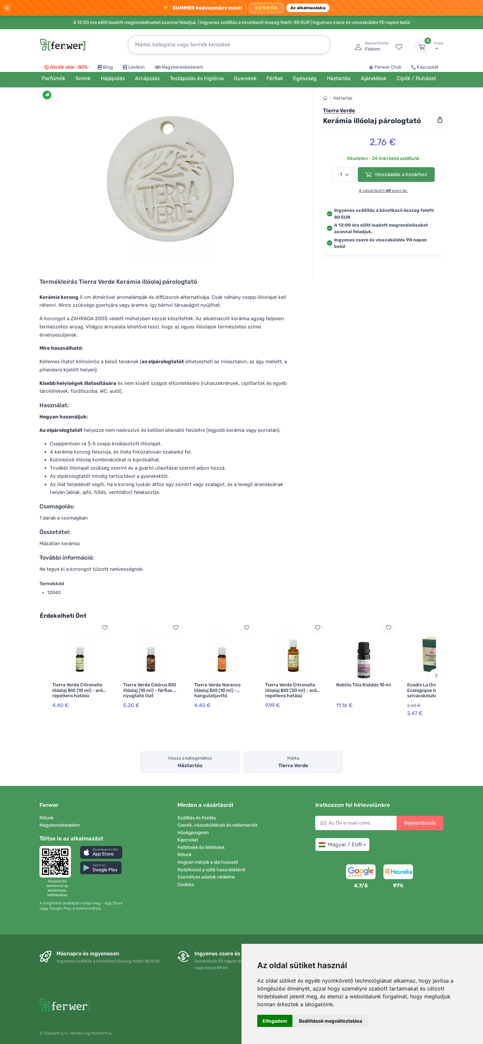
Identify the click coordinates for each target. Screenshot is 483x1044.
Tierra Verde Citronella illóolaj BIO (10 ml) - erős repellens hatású (78, 690)
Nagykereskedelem (182, 67)
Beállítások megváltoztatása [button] (330, 1021)
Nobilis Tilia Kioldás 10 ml (363, 685)
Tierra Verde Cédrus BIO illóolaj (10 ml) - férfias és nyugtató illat (150, 690)
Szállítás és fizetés (196, 818)
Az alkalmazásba (307, 7)
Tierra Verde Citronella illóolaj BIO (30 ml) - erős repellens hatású (292, 690)
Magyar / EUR (345, 844)
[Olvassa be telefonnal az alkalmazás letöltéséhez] (57, 861)
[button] (101, 852)
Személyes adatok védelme (206, 877)
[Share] (440, 119)
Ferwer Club (388, 67)
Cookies (185, 884)
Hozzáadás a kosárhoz (400, 174)
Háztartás (343, 98)
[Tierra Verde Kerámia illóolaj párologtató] (169, 178)
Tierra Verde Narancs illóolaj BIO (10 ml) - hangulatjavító (217, 690)
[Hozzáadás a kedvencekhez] (104, 627)
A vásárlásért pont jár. (383, 190)
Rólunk (46, 818)
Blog (108, 67)
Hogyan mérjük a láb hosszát (207, 862)
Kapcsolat (428, 67)
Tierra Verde (339, 110)
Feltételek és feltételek (201, 847)
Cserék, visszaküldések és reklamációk (217, 825)
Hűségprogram (193, 832)
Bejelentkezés (420, 823)
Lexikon (136, 67)
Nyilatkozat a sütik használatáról (211, 870)
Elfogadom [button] (275, 1021)
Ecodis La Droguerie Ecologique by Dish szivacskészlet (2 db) (430, 690)
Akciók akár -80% (69, 67)
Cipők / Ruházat (416, 78)
